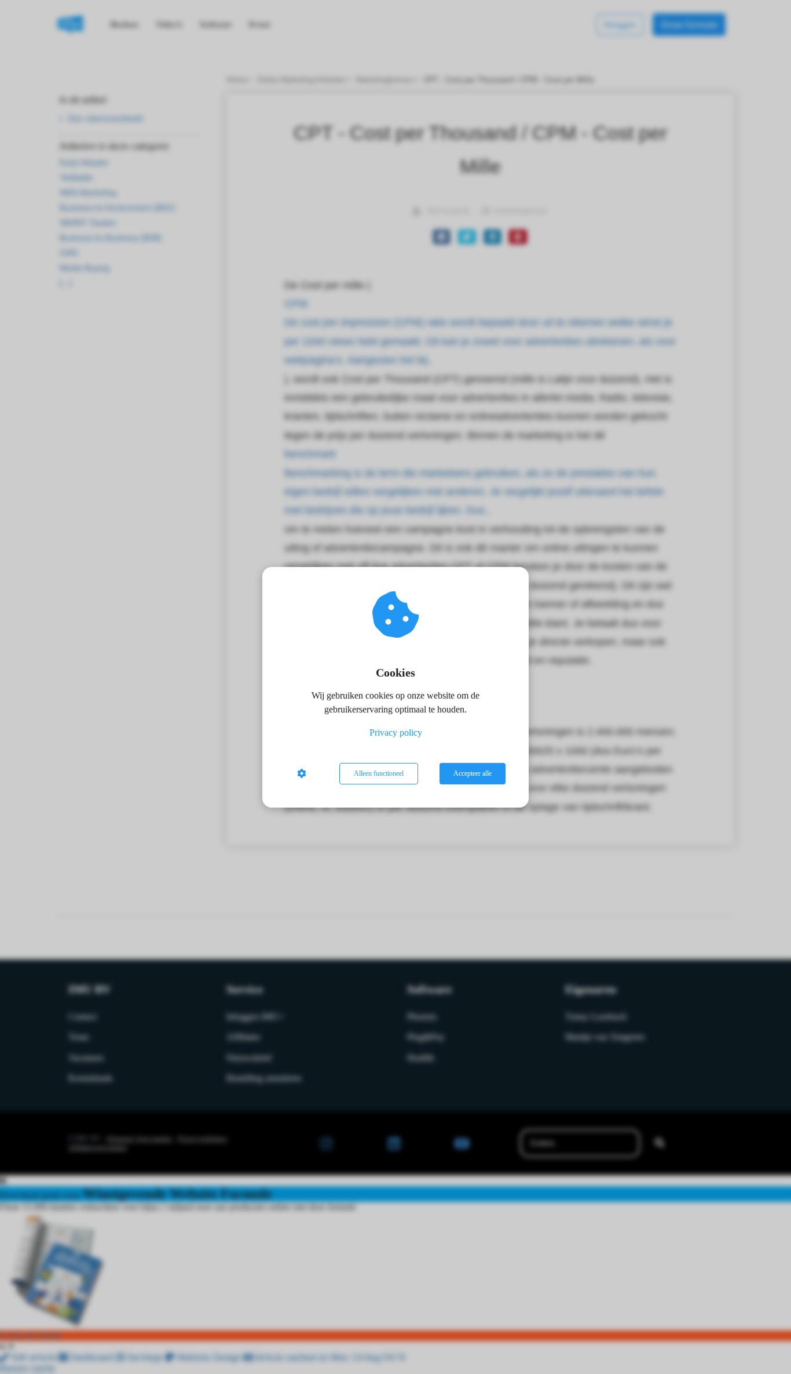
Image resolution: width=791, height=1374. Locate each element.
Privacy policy (395, 732)
